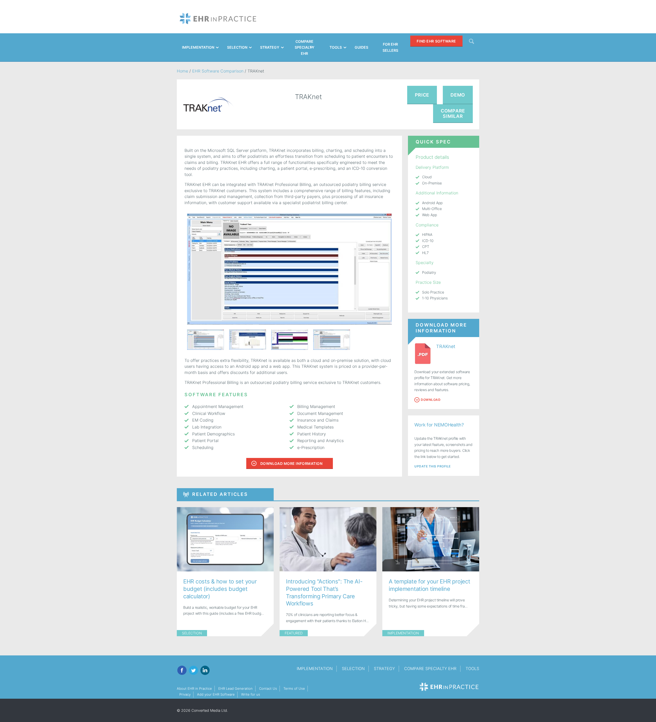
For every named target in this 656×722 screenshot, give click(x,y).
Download (430, 400)
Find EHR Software (436, 41)
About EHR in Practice (194, 688)
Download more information (291, 463)
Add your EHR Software (216, 694)
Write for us (250, 694)
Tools (472, 668)
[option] (289, 269)
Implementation (403, 633)
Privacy (185, 694)
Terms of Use (294, 688)
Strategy (384, 668)
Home (182, 71)
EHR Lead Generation (235, 688)
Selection (192, 633)
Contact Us (268, 688)
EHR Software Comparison (217, 71)
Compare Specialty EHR (430, 668)
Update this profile (432, 466)
